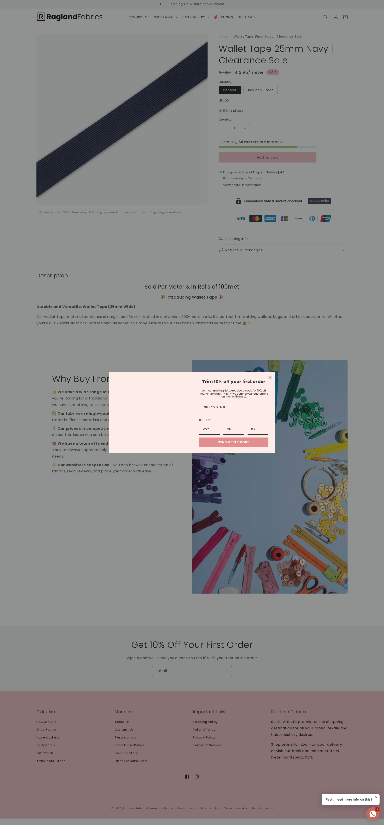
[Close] (270, 377)
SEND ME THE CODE (233, 442)
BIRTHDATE (206, 420)
